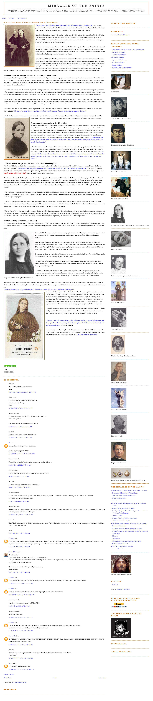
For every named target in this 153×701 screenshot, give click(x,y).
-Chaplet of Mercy (116, 65)
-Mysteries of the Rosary (118, 60)
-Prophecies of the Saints (118, 526)
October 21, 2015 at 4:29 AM (21, 583)
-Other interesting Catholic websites (122, 546)
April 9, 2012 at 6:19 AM (19, 476)
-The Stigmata (115, 539)
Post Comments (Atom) (19, 682)
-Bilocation (114, 536)
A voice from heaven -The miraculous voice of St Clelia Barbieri (31, 22)
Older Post (102, 678)
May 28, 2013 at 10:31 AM (19, 533)
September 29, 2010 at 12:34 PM (22, 392)
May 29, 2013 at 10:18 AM (19, 547)
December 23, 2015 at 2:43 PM (22, 595)
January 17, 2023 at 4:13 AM (21, 658)
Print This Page (21, 18)
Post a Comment (9, 674)
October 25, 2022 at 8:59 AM (21, 644)
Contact (11, 18)
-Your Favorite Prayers (117, 62)
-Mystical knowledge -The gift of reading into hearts (126, 528)
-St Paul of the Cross (117, 57)
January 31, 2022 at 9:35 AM (21, 631)
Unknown (11, 538)
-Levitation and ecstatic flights (120, 521)
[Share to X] (9, 372)
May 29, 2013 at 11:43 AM (19, 572)
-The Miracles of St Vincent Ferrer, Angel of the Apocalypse (129, 490)
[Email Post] (5, 369)
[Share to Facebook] (11, 372)
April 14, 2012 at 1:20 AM (19, 487)
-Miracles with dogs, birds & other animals (124, 518)
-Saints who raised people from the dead (123, 496)
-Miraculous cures (116, 501)
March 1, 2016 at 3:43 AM (19, 606)
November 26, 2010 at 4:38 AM (22, 454)
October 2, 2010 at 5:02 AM (20, 426)
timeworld (12, 636)
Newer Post (7, 678)
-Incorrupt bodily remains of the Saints (122, 508)
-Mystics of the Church (118, 52)
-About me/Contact (117, 549)
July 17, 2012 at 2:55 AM (19, 501)
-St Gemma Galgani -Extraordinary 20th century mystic (127, 49)
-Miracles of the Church (118, 55)
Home (4, 18)
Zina (10, 443)
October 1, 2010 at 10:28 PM (21, 408)
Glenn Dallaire (13, 552)
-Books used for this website (119, 544)
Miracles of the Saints (76, 5)
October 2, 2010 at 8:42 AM (20, 438)
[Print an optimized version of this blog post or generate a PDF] (10, 367)
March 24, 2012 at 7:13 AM (20, 465)
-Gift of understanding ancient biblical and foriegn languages (129, 523)
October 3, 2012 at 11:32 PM (21, 515)
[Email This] (5, 372)
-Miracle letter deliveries (118, 498)
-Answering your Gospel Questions (121, 68)
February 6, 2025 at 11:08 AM (21, 669)
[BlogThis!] (7, 372)
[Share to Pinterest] (13, 372)
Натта (10, 663)
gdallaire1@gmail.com (123, 589)
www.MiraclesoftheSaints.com (120, 35)
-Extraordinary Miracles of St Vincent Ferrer (124, 493)
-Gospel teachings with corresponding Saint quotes (126, 541)
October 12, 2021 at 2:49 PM (21, 617)
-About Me (114, 585)
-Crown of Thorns (116, 516)
